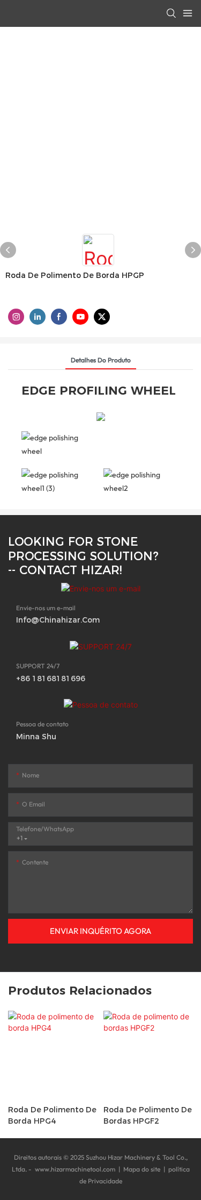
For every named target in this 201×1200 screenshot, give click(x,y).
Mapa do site (142, 1169)
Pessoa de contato (42, 724)
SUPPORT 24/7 (37, 666)
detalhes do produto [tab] (101, 360)
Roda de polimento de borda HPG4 (52, 1115)
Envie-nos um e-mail (46, 608)
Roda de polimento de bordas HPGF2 (147, 1115)
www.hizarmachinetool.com (75, 1169)
